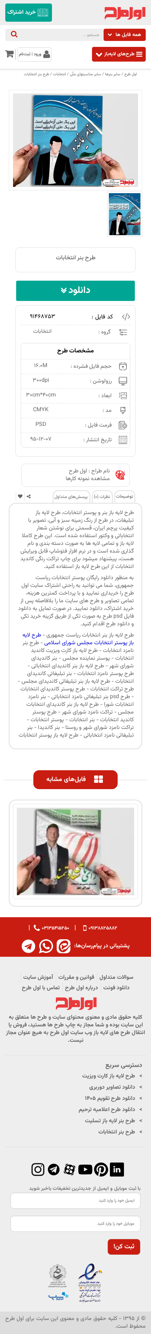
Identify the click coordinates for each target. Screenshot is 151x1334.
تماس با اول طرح (41, 988)
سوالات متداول (116, 977)
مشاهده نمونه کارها (88, 479)
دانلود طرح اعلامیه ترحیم (107, 1109)
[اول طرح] (124, 13)
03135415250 (55, 928)
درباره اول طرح (81, 988)
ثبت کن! (123, 1247)
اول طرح (130, 74)
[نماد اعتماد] (75, 1283)
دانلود (79, 290)
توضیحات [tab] (124, 496)
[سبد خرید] (9, 55)
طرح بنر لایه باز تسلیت (110, 1121)
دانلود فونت (116, 988)
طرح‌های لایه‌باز (119, 54)
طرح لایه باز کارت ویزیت (108, 1076)
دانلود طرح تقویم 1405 (110, 1098)
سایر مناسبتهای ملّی (85, 74)
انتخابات (59, 74)
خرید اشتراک (21, 12)
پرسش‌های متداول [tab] (71, 496)
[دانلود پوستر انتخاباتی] (124, 214)
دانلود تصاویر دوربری (112, 1087)
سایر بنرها (112, 74)
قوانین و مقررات (76, 977)
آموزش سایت (38, 977)
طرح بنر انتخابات (36, 74)
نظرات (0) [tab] (102, 496)
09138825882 (102, 928)
